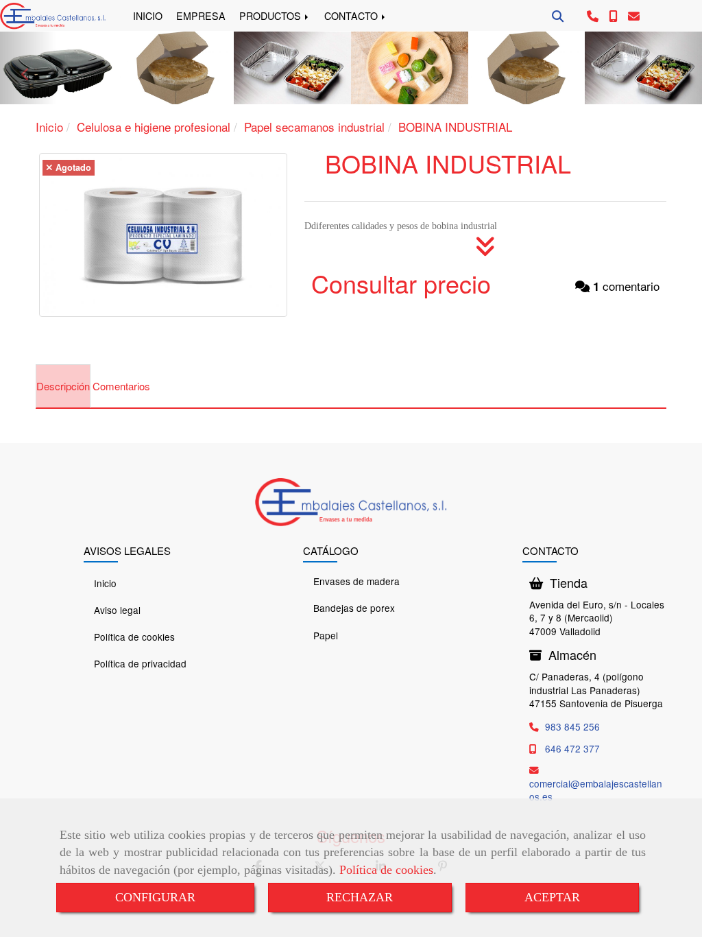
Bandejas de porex (354, 608)
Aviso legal (117, 610)
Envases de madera (356, 581)
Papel (325, 635)
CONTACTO (352, 16)
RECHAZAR (359, 897)
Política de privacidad (140, 663)
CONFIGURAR (155, 897)
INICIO (147, 16)
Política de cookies (386, 870)
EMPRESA (201, 16)
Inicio (105, 583)
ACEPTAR (552, 897)
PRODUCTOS (271, 16)
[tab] (63, 386)
